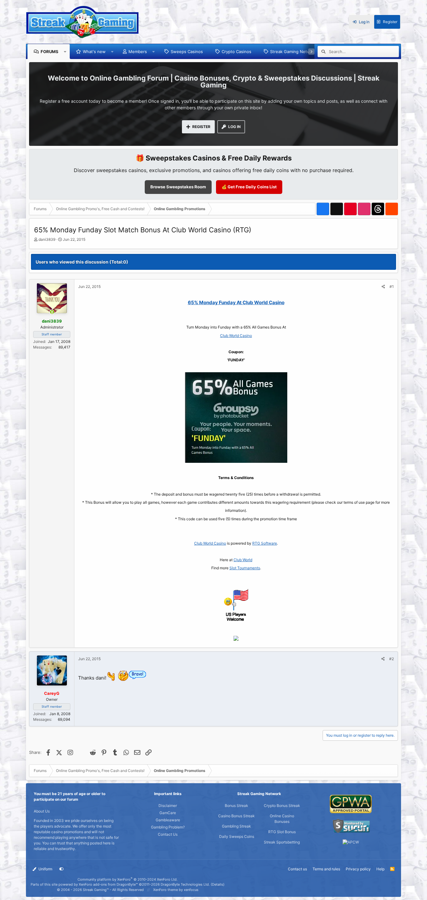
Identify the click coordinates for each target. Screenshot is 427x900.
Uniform (45, 869)
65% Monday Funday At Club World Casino (236, 302)
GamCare (167, 812)
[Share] (383, 286)
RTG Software (264, 543)
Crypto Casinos (236, 51)
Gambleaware (168, 820)
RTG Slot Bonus (282, 831)
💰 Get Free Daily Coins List (249, 186)
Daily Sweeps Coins (236, 836)
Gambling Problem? (168, 827)
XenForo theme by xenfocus (175, 890)
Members (137, 51)
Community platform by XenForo (128, 879)
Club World (243, 559)
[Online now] (52, 312)
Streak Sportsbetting (282, 842)
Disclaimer (167, 805)
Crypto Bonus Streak (282, 805)
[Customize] (61, 869)
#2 (391, 658)
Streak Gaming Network (293, 51)
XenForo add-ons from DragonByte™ (108, 884)
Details (217, 884)
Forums (49, 51)
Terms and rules (326, 869)
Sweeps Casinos (187, 51)
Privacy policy (358, 869)
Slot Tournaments (244, 568)
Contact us (297, 869)
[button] (65, 51)
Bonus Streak (236, 805)
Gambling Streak (236, 826)
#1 (391, 286)
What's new (94, 51)
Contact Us (168, 834)
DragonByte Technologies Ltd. (185, 884)
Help (380, 869)
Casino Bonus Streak (236, 815)
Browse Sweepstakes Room (178, 186)
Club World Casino (236, 335)
